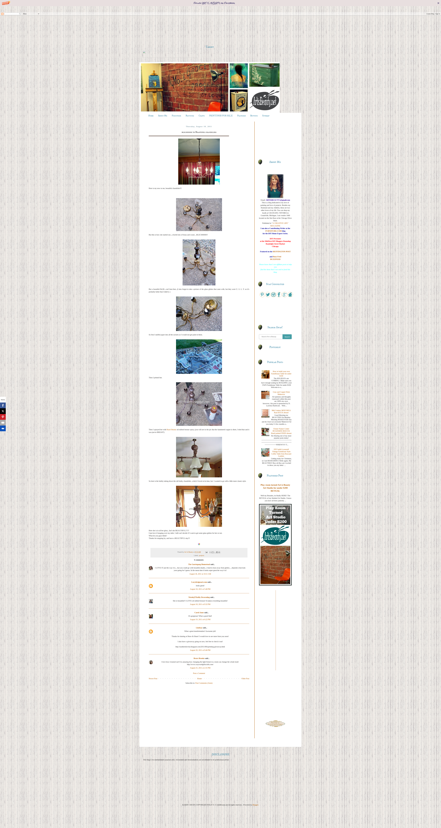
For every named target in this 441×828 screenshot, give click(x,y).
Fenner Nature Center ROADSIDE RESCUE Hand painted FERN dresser (281, 431)
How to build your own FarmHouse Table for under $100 (281, 373)
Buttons (254, 115)
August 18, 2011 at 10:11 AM (200, 574)
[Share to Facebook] (217, 552)
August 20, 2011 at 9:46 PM (200, 650)
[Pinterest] (3, 417)
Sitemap (265, 115)
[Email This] (210, 552)
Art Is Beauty (188, 552)
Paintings (190, 115)
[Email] (3, 423)
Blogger (255, 805)
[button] (220, 3)
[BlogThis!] (213, 552)
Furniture (176, 115)
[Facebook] (3, 405)
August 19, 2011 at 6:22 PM (200, 619)
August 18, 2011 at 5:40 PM (200, 589)
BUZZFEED (275, 259)
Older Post (245, 679)
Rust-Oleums (171, 430)
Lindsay (199, 628)
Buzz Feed (277, 257)
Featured (241, 115)
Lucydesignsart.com (199, 582)
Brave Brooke (199, 658)
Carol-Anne (199, 613)
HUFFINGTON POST (282, 252)
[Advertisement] (209, 26)
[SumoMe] (3, 428)
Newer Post (153, 679)
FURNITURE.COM (273, 231)
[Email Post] (206, 552)
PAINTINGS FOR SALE (221, 115)
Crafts (202, 115)
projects (201, 555)
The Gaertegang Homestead (199, 564)
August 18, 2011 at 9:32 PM (200, 604)
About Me (162, 115)
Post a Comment (199, 673)
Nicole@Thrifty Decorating (199, 597)
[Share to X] (215, 552)
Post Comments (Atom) (203, 683)
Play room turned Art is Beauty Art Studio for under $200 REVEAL (275, 488)
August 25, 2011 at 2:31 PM (200, 668)
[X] (3, 411)
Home (151, 115)
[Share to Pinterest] (219, 552)
